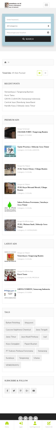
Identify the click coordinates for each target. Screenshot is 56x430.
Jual (45, 336)
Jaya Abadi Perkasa (29, 336)
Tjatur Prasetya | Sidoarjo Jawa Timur (33, 147)
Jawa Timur (11, 336)
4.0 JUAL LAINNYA (32, 150)
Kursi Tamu (9, 95)
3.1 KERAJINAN (31, 230)
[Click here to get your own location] (48, 32)
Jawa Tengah (42, 329)
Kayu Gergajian (13, 343)
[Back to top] (46, 412)
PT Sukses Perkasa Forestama (19, 351)
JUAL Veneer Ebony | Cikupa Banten (32, 169)
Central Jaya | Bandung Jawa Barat (19, 102)
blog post (29, 322)
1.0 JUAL (28, 172)
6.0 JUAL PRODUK (32, 277)
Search (30, 39)
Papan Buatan (31, 343)
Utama (37, 358)
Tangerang (24, 358)
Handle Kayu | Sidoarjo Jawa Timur (19, 105)
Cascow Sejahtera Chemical (18, 329)
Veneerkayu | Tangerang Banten (18, 92)
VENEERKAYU (12, 365)
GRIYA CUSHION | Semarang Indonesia (22, 98)
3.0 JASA (28, 135)
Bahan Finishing (13, 322)
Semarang (42, 351)
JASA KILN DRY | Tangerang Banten (32, 132)
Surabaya (10, 358)
